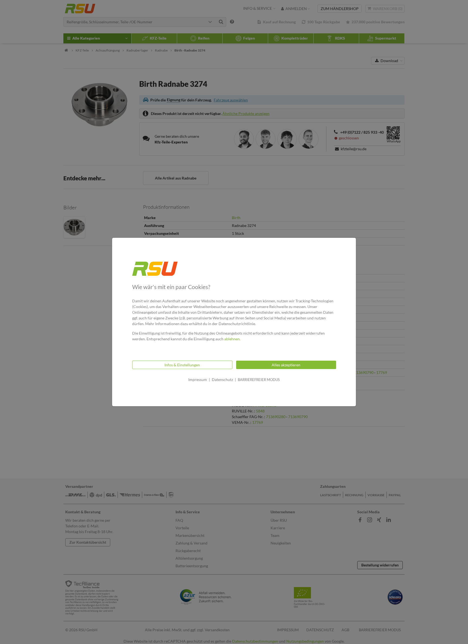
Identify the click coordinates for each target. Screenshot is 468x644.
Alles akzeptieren (286, 365)
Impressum (197, 379)
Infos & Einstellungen (182, 365)
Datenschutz (222, 379)
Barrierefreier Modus (259, 379)
